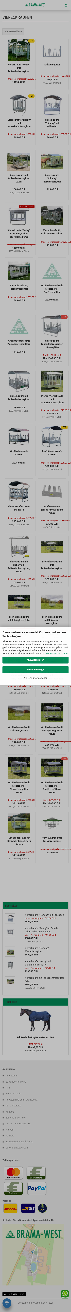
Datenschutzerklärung (57, 653)
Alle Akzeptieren (35, 660)
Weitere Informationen (36, 678)
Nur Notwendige (35, 669)
